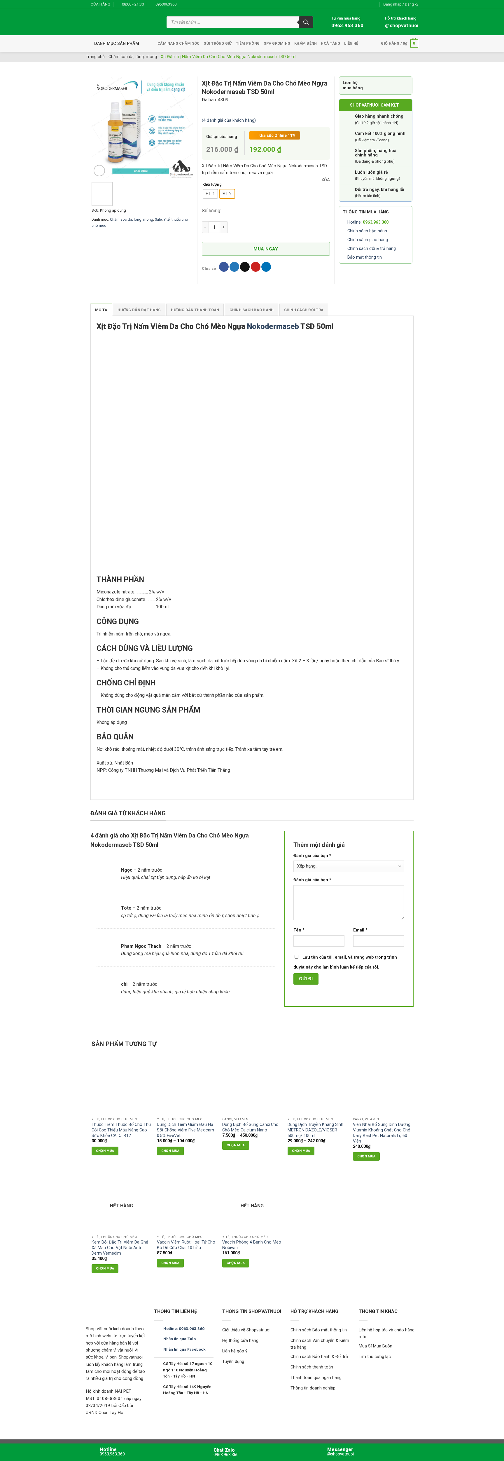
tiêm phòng (248, 43)
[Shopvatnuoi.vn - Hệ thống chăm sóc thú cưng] (122, 22)
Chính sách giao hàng (367, 239)
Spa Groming (277, 43)
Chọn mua (105, 1151)
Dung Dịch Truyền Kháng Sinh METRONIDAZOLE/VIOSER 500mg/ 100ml (315, 1130)
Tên (298, 930)
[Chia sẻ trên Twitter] (234, 267)
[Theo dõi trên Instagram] (188, 4)
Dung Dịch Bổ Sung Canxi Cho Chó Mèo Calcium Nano (250, 1127)
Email (360, 930)
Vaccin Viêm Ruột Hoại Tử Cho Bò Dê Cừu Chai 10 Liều (186, 1245)
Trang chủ (95, 56)
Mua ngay (265, 249)
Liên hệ (351, 43)
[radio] (210, 193)
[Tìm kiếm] (306, 22)
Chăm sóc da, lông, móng (132, 56)
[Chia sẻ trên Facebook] (224, 267)
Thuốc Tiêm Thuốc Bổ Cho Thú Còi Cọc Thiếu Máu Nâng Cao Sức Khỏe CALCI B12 (121, 1130)
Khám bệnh (305, 43)
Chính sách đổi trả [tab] (304, 310)
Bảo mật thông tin (364, 257)
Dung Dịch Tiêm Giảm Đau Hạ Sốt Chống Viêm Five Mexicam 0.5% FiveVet (185, 1130)
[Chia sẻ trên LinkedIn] (266, 267)
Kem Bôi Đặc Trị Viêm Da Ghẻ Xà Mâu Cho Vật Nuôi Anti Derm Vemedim (120, 1247)
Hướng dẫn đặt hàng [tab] (139, 310)
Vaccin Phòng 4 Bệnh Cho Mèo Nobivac (251, 1245)
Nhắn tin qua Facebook (184, 1349)
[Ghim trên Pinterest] (255, 267)
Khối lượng (212, 184)
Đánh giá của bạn (312, 855)
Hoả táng (330, 43)
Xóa (325, 179)
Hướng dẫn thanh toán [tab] (195, 310)
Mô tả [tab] (101, 310)
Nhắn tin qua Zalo (179, 1338)
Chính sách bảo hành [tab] (252, 310)
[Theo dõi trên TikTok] (194, 4)
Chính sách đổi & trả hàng (371, 248)
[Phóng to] (99, 170)
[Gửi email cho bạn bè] (245, 267)
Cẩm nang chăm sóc (179, 43)
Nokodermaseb (273, 326)
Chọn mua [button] (366, 1156)
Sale (158, 219)
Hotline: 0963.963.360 (183, 1328)
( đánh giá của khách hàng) (229, 120)
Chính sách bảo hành (367, 231)
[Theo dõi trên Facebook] (182, 4)
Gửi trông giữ (218, 43)
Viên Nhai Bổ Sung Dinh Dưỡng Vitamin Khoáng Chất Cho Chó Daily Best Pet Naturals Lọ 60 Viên (381, 1132)
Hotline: (367, 222)
